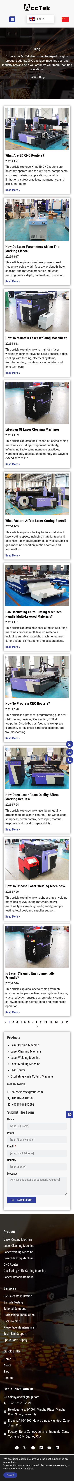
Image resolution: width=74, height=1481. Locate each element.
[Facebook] (16, 1447)
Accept (10, 1475)
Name (10, 1119)
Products (13, 1037)
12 (56, 1022)
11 (50, 1022)
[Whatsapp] (69, 744)
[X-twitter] (25, 1447)
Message (12, 1173)
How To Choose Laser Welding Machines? (35, 886)
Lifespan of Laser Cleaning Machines (32, 429)
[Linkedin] (41, 1447)
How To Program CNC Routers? (27, 703)
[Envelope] (69, 752)
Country (11, 1160)
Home (33, 77)
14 (67, 1022)
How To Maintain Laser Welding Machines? (36, 338)
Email (10, 1146)
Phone (11, 1133)
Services (10, 1288)
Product (9, 1231)
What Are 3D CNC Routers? (24, 155)
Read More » (12, 190)
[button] (12, 19)
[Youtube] (49, 1447)
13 (61, 1022)
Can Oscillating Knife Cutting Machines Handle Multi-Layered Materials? (33, 614)
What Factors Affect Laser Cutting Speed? (35, 521)
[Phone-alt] (69, 760)
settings (28, 1468)
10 (45, 1022)
